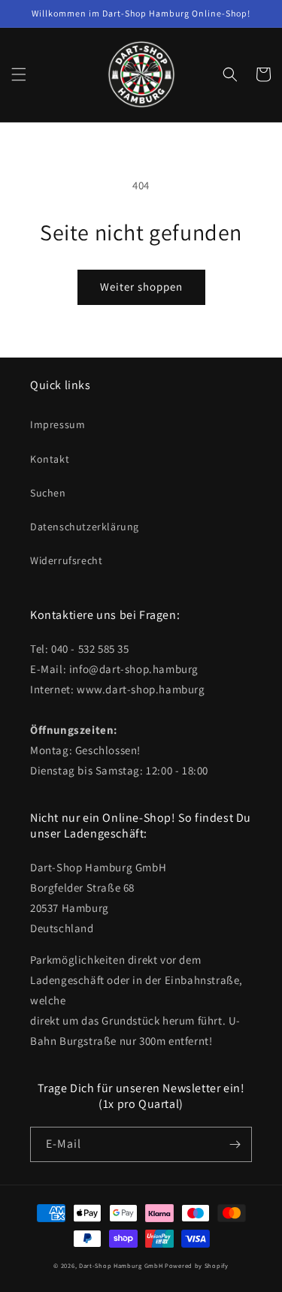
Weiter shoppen (141, 286)
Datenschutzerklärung (84, 526)
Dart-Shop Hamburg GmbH (120, 1265)
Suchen (48, 493)
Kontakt (49, 459)
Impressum (57, 424)
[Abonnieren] (234, 1144)
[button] (18, 74)
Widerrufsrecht (66, 560)
